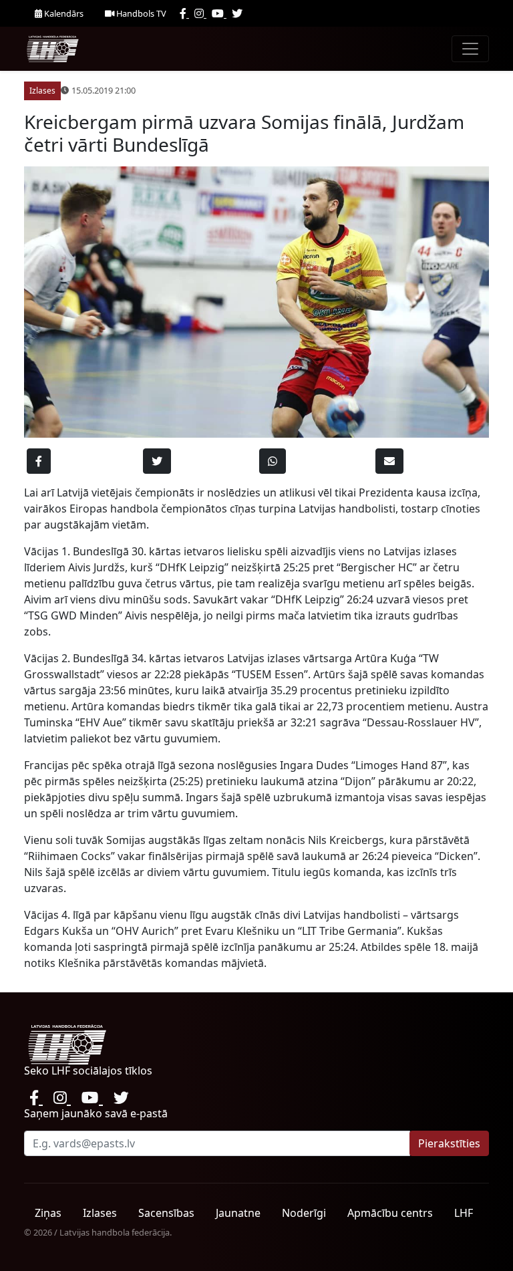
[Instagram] (200, 13)
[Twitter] (237, 13)
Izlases (100, 1213)
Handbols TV (140, 13)
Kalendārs (62, 13)
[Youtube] (219, 13)
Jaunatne (238, 1213)
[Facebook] (184, 13)
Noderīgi (304, 1213)
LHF (463, 1213)
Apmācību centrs (390, 1213)
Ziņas (48, 1213)
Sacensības (166, 1213)
